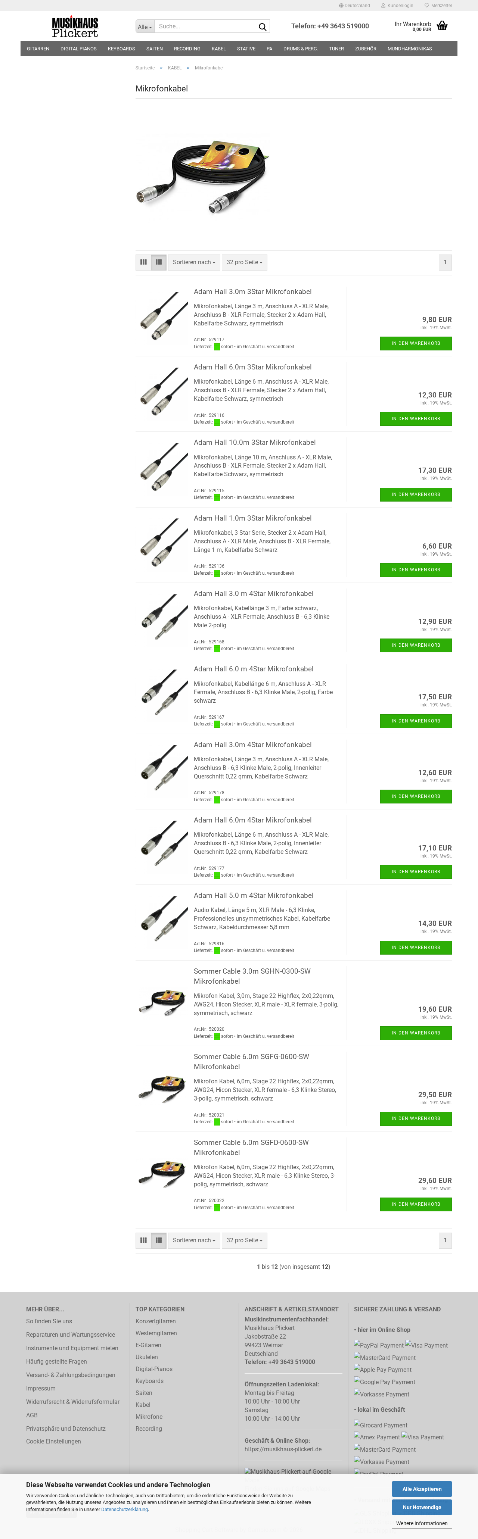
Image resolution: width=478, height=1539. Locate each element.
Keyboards (150, 1381)
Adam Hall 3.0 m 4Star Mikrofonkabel (254, 593)
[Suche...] (263, 26)
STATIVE (246, 48)
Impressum (41, 1388)
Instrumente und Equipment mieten (72, 1348)
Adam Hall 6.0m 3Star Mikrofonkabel (253, 367)
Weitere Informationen (422, 1523)
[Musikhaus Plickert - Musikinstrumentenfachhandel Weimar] (75, 26)
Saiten (144, 1392)
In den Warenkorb (416, 343)
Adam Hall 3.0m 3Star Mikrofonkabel (253, 291)
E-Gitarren (148, 1345)
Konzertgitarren (156, 1321)
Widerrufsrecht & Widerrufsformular (73, 1401)
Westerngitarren (156, 1333)
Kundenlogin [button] (399, 5)
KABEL (219, 48)
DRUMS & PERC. (300, 48)
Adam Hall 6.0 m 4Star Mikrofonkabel (254, 669)
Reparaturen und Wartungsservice (70, 1334)
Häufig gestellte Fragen (56, 1361)
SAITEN (154, 48)
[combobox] (194, 263)
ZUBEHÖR (365, 48)
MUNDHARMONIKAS (410, 48)
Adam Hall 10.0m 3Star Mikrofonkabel (255, 442)
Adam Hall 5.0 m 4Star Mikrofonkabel (254, 895)
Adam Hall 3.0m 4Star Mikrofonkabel (253, 744)
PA (269, 48)
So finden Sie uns (49, 1321)
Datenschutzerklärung (124, 1509)
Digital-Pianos (154, 1369)
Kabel (143, 1404)
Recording (149, 1428)
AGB (32, 1415)
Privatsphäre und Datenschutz (66, 1428)
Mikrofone (149, 1416)
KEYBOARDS (121, 48)
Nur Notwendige (422, 1507)
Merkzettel (440, 5)
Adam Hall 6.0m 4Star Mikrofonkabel (253, 820)
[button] (354, 5)
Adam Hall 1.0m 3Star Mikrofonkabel (253, 518)
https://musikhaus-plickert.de (283, 1449)
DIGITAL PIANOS (78, 48)
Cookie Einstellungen (53, 1441)
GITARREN (38, 48)
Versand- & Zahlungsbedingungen (70, 1375)
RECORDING (187, 48)
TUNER (336, 48)
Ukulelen (147, 1357)
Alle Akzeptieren (422, 1489)
